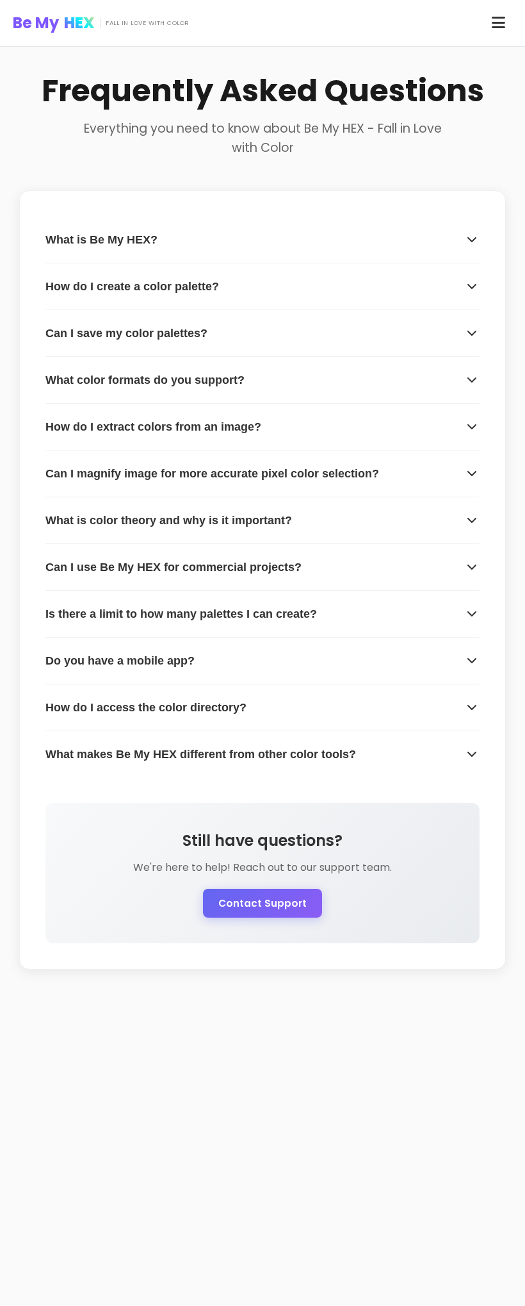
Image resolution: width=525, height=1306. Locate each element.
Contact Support (262, 903)
